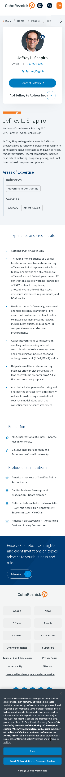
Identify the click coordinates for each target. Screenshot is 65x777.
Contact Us (48, 635)
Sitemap (47, 666)
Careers (16, 635)
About (17, 611)
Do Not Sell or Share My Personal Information (30, 674)
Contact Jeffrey (31, 83)
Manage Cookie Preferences (32, 770)
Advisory (13, 208)
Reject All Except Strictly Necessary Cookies (32, 761)
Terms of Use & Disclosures (17, 657)
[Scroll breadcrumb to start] (16, 20)
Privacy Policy (49, 657)
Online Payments (17, 647)
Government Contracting (23, 188)
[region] (32, 733)
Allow (33, 751)
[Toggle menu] (59, 5)
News (48, 611)
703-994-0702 (35, 63)
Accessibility (15, 666)
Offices (17, 623)
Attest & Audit (32, 208)
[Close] (61, 693)
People (48, 623)
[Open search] (49, 5)
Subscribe (48, 647)
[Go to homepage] (32, 594)
